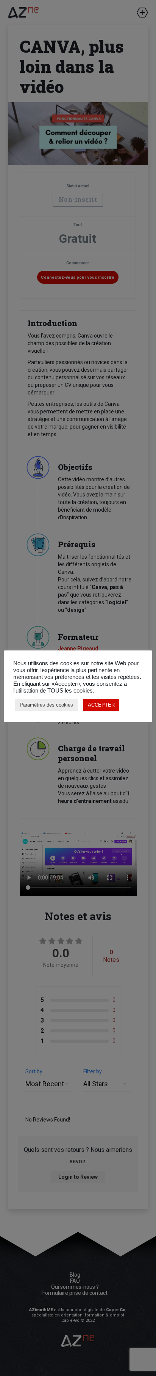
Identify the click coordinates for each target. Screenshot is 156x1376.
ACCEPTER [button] (101, 705)
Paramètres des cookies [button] (46, 705)
